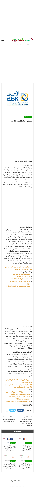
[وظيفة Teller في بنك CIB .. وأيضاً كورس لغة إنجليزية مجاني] (9, 439)
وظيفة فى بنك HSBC (24, 276)
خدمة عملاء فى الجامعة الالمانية (21, 279)
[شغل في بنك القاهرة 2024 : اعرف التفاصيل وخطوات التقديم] (25, 457)
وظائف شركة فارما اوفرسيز (22, 274)
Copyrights (14, 481)
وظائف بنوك (25, 405)
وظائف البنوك (28, 117)
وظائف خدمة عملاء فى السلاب (21, 394)
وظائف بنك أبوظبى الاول (23, 399)
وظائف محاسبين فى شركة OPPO (20, 396)
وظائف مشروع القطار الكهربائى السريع (18, 392)
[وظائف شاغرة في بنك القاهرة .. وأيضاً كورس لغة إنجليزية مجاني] (9, 457)
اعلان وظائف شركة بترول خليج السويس (18, 401)
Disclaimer (21, 481)
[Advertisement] (17, 18)
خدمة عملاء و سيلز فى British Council (19, 286)
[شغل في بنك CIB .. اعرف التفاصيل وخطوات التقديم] (25, 439)
